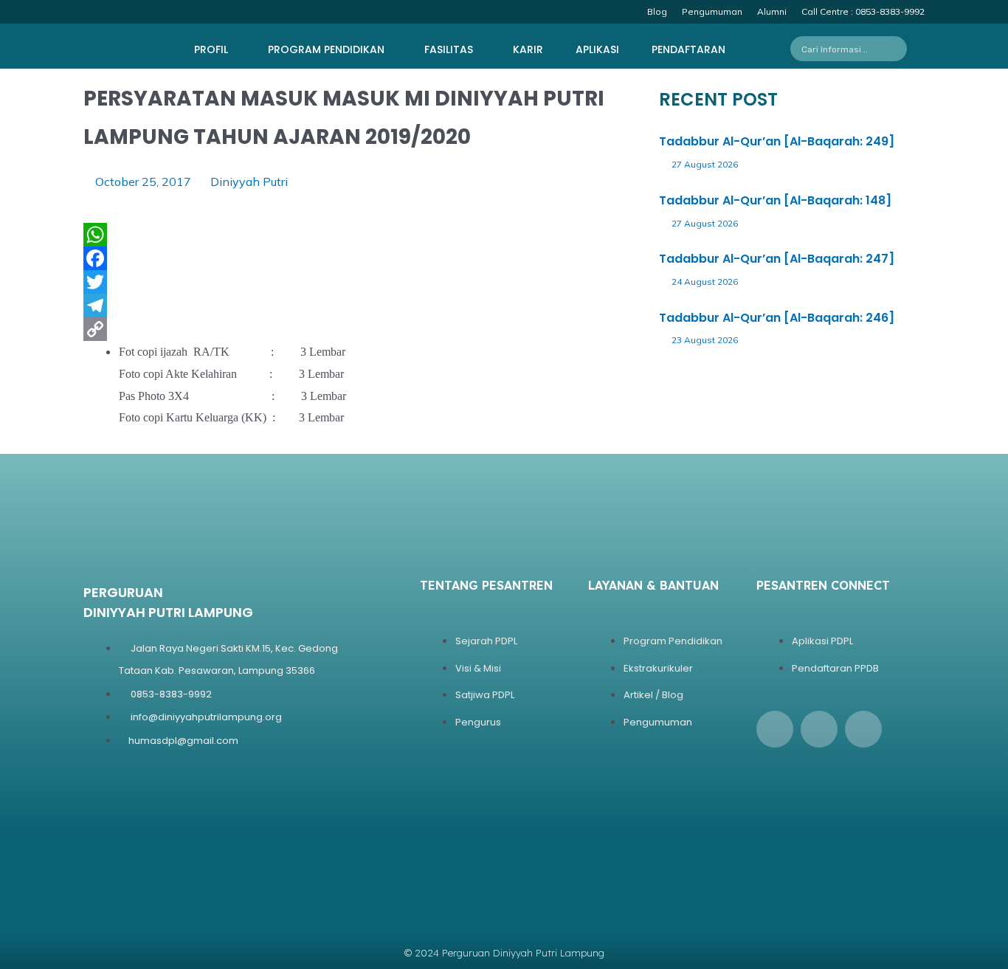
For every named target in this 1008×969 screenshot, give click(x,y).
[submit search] (900, 48)
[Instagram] (819, 729)
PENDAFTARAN (688, 49)
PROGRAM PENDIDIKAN (326, 49)
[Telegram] (214, 305)
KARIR (528, 49)
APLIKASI (597, 49)
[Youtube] (863, 729)
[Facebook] (214, 258)
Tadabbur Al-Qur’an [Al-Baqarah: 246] (776, 317)
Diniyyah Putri (249, 181)
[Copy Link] (214, 329)
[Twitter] (214, 282)
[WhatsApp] (214, 234)
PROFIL (211, 49)
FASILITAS (448, 49)
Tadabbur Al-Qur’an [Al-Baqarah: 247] (776, 258)
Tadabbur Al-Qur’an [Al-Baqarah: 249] (776, 141)
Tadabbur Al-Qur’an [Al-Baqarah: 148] (775, 200)
